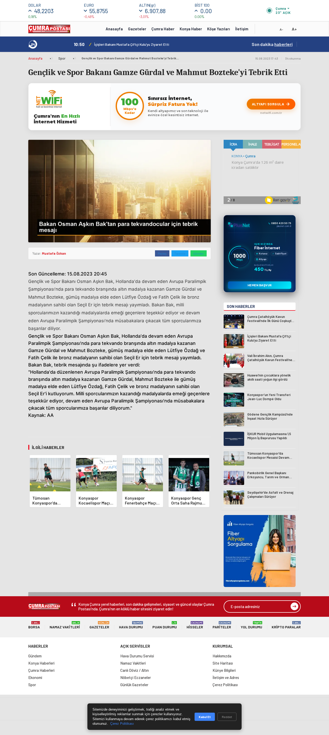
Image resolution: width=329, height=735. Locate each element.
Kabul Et (205, 717)
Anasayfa (114, 28)
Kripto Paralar (286, 625)
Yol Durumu (251, 625)
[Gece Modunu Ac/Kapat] (271, 30)
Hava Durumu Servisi (137, 656)
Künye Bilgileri (224, 670)
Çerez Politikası (225, 684)
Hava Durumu (131, 625)
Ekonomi (35, 677)
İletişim (241, 28)
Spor (62, 58)
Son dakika (272, 44)
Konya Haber (191, 28)
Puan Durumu (164, 625)
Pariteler (222, 625)
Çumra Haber (163, 28)
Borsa (34, 625)
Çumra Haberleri (41, 670)
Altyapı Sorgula (268, 104)
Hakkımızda (222, 656)
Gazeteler (137, 28)
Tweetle (180, 253)
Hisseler (195, 625)
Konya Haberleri (41, 663)
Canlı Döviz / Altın (134, 670)
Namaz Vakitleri (65, 625)
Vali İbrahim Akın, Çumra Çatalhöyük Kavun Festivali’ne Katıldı (141, 44)
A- (281, 29)
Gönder (198, 253)
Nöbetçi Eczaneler (135, 677)
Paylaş (162, 253)
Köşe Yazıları (218, 28)
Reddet (227, 717)
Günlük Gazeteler (134, 684)
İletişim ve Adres (226, 677)
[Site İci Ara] (262, 30)
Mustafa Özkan (54, 253)
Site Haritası (223, 663)
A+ (294, 28)
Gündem (35, 656)
